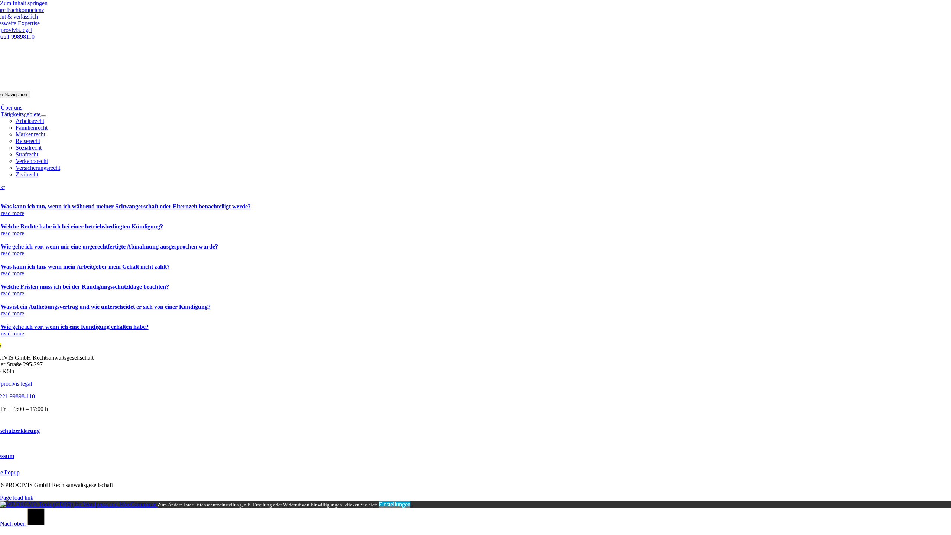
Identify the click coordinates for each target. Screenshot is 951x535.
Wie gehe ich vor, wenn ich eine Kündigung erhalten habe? (75, 327)
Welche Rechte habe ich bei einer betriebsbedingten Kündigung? (82, 226)
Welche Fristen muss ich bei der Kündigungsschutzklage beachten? (85, 286)
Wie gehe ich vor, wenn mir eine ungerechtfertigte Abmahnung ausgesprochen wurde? (109, 246)
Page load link (16, 498)
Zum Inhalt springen (24, 3)
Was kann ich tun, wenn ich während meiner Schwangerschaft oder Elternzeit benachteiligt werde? (126, 206)
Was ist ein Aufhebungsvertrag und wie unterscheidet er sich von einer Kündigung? (106, 307)
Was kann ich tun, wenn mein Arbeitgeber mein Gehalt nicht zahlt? (85, 266)
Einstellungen (394, 504)
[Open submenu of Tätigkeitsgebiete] (43, 116)
